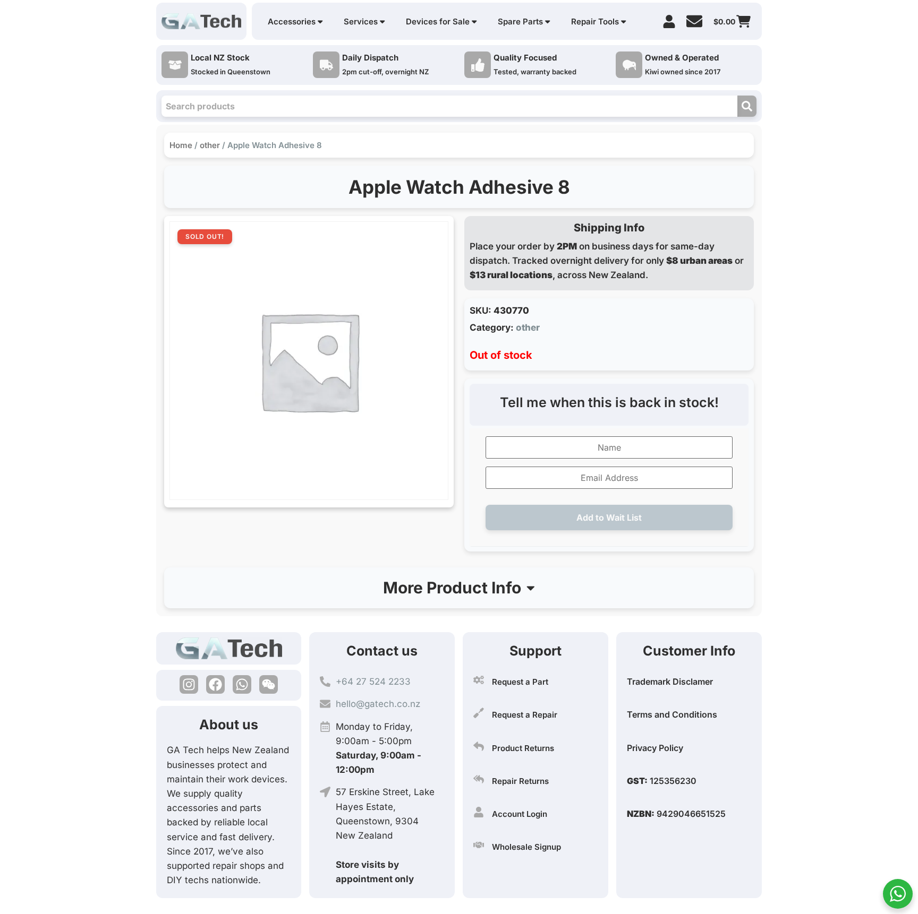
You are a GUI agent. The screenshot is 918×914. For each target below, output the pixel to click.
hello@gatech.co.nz (378, 704)
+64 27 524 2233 (373, 681)
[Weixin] (268, 684)
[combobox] (449, 106)
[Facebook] (215, 684)
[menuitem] (295, 21)
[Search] (746, 106)
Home (180, 145)
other (210, 145)
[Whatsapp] (242, 684)
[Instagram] (189, 684)
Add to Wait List (609, 517)
